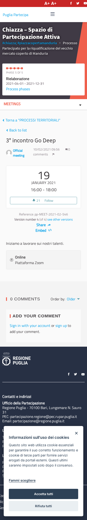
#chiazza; (9, 42)
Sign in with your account (30, 325)
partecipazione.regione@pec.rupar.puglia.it (43, 416)
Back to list (17, 130)
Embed (41, 230)
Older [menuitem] (71, 299)
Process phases (18, 89)
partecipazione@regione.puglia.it (38, 421)
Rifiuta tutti (43, 506)
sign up (61, 325)
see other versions (60, 219)
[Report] (53, 154)
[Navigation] (53, 14)
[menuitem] (73, 298)
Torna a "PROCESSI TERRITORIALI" (32, 120)
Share (41, 225)
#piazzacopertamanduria (37, 42)
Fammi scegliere (22, 480)
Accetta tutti (43, 494)
